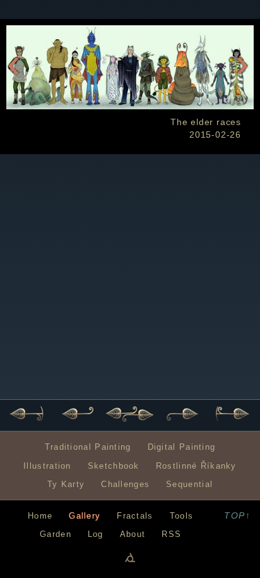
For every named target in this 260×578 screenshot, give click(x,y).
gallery (84, 516)
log (95, 534)
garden (55, 534)
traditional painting (88, 447)
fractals (135, 516)
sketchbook (113, 466)
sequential (189, 484)
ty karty (66, 484)
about (132, 534)
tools (181, 516)
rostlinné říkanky (196, 466)
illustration (47, 466)
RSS (171, 534)
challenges (125, 484)
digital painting (182, 447)
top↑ (237, 515)
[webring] (130, 557)
